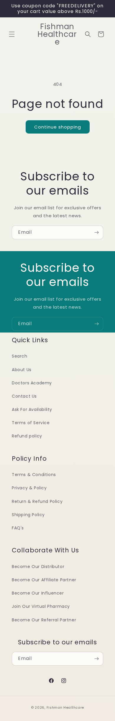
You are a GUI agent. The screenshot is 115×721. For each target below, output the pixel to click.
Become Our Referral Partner (44, 620)
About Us (22, 370)
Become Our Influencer (38, 593)
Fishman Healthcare (65, 707)
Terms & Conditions (34, 475)
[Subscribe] (96, 232)
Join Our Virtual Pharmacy (41, 606)
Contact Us (24, 396)
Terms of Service (31, 423)
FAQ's (18, 528)
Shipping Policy (28, 515)
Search (19, 356)
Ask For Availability (32, 409)
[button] (11, 34)
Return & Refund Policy (37, 501)
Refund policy (27, 436)
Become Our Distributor (38, 566)
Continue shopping (57, 127)
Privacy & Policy (29, 488)
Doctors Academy (32, 383)
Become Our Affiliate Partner (44, 580)
